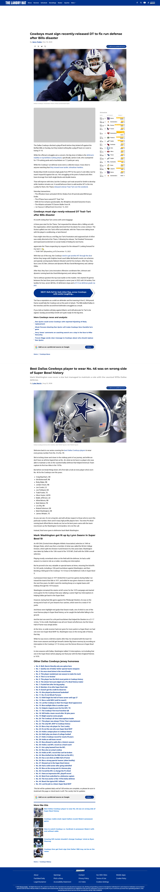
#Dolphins (67, 202)
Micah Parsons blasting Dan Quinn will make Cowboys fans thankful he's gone (64, 328)
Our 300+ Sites (101, 875)
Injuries (66, 3)
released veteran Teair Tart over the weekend (71, 187)
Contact (82, 875)
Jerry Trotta (37, 42)
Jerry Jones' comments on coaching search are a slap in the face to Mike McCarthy (63, 334)
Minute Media (24, 887)
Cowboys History (45, 862)
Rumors (36, 3)
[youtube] (145, 2)
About (36, 875)
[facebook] (137, 2)
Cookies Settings (102, 882)
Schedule (44, 3)
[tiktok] (148, 2)
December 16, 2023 (61, 207)
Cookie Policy (121, 878)
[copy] (45, 46)
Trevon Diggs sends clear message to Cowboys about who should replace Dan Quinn (64, 339)
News (30, 3)
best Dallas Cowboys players (74, 450)
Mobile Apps (121, 875)
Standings (52, 3)
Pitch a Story (58, 878)
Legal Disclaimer (40, 882)
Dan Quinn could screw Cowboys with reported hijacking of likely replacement (61, 323)
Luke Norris (36, 383)
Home (36, 354)
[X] (141, 2)
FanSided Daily (39, 878)
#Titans (41, 199)
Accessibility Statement (62, 882)
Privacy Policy (84, 878)
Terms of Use (101, 878)
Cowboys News (45, 354)
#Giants (41, 204)
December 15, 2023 (64, 251)
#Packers (41, 194)
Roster (60, 3)
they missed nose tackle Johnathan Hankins (66, 167)
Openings (57, 875)
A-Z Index (82, 882)
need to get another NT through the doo (76, 256)
